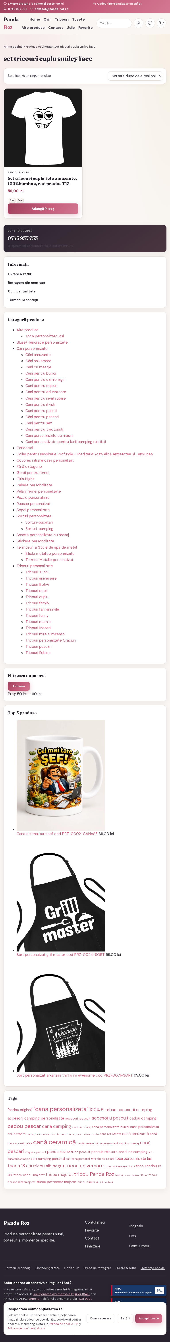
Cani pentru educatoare (45, 391)
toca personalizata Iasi (133, 1158)
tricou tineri (86, 1182)
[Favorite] (150, 23)
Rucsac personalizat (33, 503)
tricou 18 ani (20, 1166)
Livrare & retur (19, 274)
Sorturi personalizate (34, 516)
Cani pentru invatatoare (45, 398)
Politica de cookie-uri (63, 1324)
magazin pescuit (35, 1152)
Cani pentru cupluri (41, 385)
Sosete (78, 19)
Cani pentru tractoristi (44, 429)
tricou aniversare (84, 1165)
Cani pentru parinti (41, 410)
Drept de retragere (97, 1268)
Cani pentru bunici (40, 373)
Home (35, 19)
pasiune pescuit (78, 1152)
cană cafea (25, 1143)
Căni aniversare (38, 360)
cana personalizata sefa (83, 1134)
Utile (71, 27)
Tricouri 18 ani (36, 572)
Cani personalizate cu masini (49, 435)
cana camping (56, 1126)
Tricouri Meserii (38, 627)
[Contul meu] (138, 23)
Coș (132, 1236)
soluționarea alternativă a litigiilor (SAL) (61, 1294)
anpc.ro (34, 1299)
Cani (47, 19)
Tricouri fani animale (42, 609)
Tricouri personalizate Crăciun (50, 640)
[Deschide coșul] (161, 23)
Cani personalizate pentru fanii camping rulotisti (65, 441)
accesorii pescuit (78, 1118)
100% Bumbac (102, 1109)
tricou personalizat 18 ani (131, 1175)
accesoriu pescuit (110, 1118)
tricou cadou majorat (29, 1175)
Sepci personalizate (33, 509)
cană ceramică (54, 1142)
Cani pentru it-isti (40, 404)
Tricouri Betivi (37, 584)
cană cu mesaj (129, 1143)
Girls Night (25, 478)
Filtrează (19, 686)
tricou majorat (59, 1174)
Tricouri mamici (38, 621)
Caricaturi (25, 447)
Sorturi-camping (39, 528)
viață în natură (104, 1182)
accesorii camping (135, 1109)
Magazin (136, 1226)
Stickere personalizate (35, 541)
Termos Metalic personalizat (49, 559)
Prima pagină (13, 46)
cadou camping (142, 1118)
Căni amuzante (38, 354)
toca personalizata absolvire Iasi (93, 1159)
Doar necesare (100, 1318)
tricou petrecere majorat (57, 1182)
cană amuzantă (135, 1133)
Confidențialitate (22, 291)
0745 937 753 (17, 9)
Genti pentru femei (33, 472)
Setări (125, 1318)
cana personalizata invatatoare (47, 1134)
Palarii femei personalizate (39, 491)
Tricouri (62, 19)
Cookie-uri (71, 1268)
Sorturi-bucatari (39, 522)
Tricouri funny (36, 615)
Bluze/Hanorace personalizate (42, 342)
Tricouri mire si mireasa (45, 634)
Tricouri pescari (38, 646)
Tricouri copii (36, 590)
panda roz (56, 1151)
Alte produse (33, 27)
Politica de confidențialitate (26, 1328)
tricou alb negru (48, 1166)
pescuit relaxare (104, 1151)
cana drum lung (81, 1127)
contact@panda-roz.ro (51, 9)
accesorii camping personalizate (36, 1118)
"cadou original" (20, 1109)
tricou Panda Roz (94, 1174)
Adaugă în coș (43, 209)
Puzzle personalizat (33, 497)
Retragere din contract (26, 283)
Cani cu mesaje (38, 367)
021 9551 (85, 1299)
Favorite (85, 27)
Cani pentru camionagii (44, 379)
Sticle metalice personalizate (50, 553)
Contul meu (95, 1222)
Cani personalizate (32, 348)
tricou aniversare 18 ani (120, 1166)
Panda (11, 23)
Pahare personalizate (34, 485)
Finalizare (92, 1246)
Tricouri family (37, 603)
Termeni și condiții (23, 300)
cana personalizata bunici (110, 1127)
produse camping (133, 1151)
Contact (55, 27)
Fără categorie (29, 466)
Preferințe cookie (153, 1268)
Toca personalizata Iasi (44, 336)
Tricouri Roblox (37, 652)
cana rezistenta (110, 1134)
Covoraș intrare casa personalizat (45, 460)
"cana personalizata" (61, 1109)
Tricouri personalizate (35, 565)
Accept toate (149, 1318)
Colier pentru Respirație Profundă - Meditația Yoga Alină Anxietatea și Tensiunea (85, 454)
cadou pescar (24, 1126)
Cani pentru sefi (38, 423)
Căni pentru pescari (42, 416)
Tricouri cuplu (36, 596)
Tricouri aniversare (41, 578)
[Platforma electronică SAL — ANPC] (138, 1290)
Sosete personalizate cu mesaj (43, 534)
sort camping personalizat (51, 1158)
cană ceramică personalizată (97, 1143)
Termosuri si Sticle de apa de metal (47, 547)
